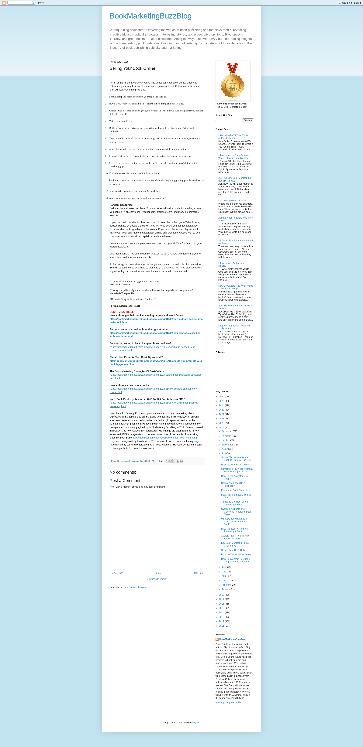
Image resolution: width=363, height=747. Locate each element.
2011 (222, 626)
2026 (222, 396)
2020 (222, 423)
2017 (222, 599)
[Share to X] (174, 461)
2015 (222, 608)
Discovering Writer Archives (232, 200)
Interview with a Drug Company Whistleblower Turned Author (234, 156)
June (224, 567)
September (227, 444)
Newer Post (117, 573)
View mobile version (157, 579)
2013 (222, 617)
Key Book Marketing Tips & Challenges (235, 544)
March (225, 580)
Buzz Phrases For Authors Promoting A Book (234, 530)
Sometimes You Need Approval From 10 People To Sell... (237, 470)
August (225, 449)
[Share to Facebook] (178, 461)
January (226, 589)
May (224, 571)
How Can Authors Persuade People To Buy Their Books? (237, 560)
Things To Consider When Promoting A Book (234, 503)
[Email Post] (160, 461)
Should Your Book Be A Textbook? (233, 484)
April (224, 576)
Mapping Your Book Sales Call (237, 464)
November (227, 436)
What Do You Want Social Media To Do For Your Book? (234, 521)
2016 (222, 603)
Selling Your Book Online (234, 550)
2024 (222, 405)
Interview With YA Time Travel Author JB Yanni (233, 136)
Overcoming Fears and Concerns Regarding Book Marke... (236, 512)
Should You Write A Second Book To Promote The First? (236, 458)
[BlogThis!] (171, 461)
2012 (222, 621)
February (226, 585)
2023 (222, 409)
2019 (222, 427)
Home (157, 573)
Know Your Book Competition (236, 490)
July (224, 453)
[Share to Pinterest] (181, 461)
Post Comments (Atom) (135, 587)
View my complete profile (228, 702)
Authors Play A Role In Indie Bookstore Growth (235, 537)
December (227, 431)
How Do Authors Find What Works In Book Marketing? (235, 287)
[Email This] (167, 461)
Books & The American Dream (236, 554)
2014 (222, 612)
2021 (222, 418)
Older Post (197, 573)
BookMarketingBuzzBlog (151, 16)
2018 (222, 595)
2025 (222, 401)
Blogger (195, 722)
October (226, 440)
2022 (222, 414)
